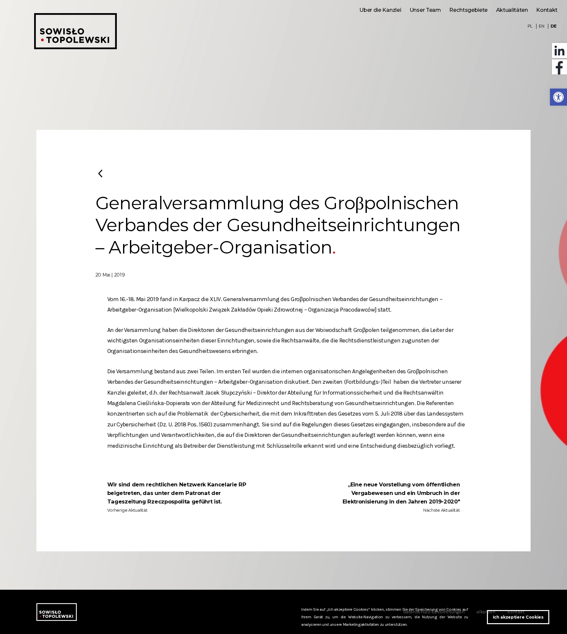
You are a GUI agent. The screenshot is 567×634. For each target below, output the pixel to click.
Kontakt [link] (546, 10)
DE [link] (553, 26)
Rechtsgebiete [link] (468, 10)
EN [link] (541, 26)
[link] (558, 97)
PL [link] (530, 26)
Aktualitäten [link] (512, 10)
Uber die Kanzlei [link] (380, 10)
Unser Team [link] (425, 10)
